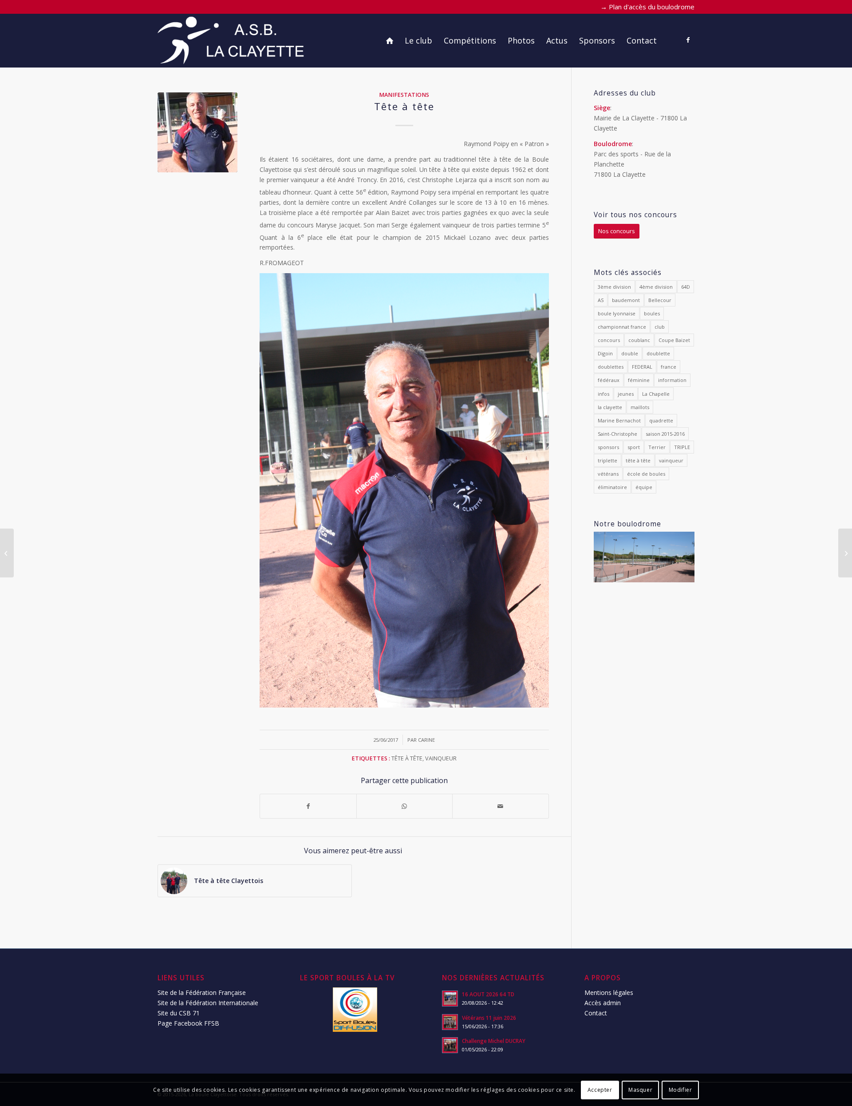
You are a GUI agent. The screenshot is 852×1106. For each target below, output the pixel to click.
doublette (658, 353)
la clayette (610, 407)
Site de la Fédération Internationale (208, 1003)
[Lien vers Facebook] (687, 40)
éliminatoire (612, 487)
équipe (643, 487)
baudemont (626, 300)
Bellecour (659, 300)
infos (603, 393)
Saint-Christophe (617, 433)
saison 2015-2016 (665, 433)
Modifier (680, 1089)
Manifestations (404, 95)
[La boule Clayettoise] (232, 40)
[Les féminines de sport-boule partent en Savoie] (845, 553)
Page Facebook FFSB (188, 1023)
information (672, 380)
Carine (426, 739)
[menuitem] (389, 40)
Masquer (640, 1089)
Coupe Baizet (674, 340)
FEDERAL (642, 366)
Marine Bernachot (619, 420)
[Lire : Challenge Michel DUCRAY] (450, 1045)
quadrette (661, 420)
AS (601, 300)
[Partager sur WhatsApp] (405, 806)
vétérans (608, 473)
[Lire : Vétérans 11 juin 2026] (450, 1022)
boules (652, 313)
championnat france (622, 326)
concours (609, 340)
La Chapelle (656, 393)
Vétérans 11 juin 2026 (489, 1017)
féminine (639, 380)
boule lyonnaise (616, 313)
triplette (607, 460)
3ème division (614, 286)
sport (633, 447)
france (668, 366)
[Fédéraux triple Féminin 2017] (7, 553)
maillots (640, 407)
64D (685, 286)
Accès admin (602, 1003)
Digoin (605, 353)
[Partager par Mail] (500, 806)
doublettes (610, 366)
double (629, 353)
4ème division (656, 286)
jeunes (626, 393)
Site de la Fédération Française (202, 992)
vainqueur (441, 758)
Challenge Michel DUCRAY (493, 1040)
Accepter (600, 1089)
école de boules (646, 473)
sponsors (608, 447)
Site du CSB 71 (179, 1013)
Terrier (657, 447)
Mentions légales (608, 992)
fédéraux (608, 380)
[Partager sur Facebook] (308, 806)
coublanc (639, 340)
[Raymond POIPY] (197, 132)
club (660, 326)
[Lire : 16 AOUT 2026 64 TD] (450, 999)
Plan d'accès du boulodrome (651, 6)
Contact (595, 1013)
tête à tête (406, 758)
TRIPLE (682, 447)
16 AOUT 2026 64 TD (488, 994)
